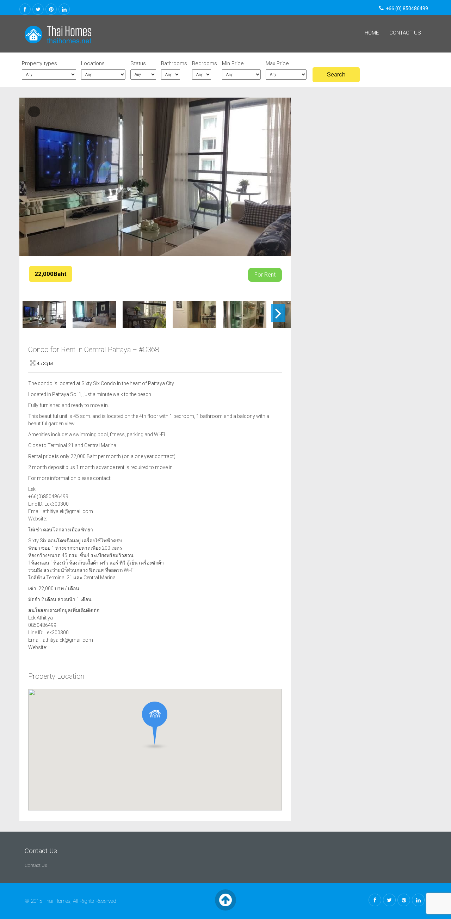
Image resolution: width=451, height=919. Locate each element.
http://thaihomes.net (70, 519)
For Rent (265, 274)
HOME (372, 33)
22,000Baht (51, 273)
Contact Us (405, 33)
